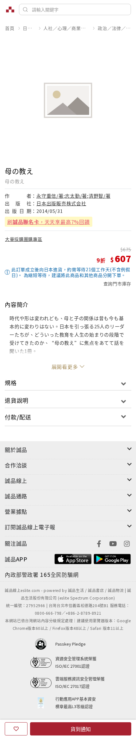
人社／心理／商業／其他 (66, 28)
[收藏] (16, 728)
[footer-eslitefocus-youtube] (112, 543)
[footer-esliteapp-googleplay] (112, 558)
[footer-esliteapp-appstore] (73, 558)
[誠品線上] (10, 9)
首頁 (10, 28)
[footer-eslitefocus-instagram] (126, 543)
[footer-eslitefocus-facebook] (99, 543)
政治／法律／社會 (114, 28)
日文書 (29, 28)
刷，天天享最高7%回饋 (48, 222)
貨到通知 (81, 729)
